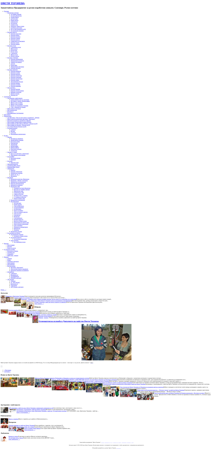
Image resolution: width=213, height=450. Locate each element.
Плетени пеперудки (16, 75)
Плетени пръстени (16, 33)
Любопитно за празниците (18, 182)
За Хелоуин (14, 23)
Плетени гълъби (15, 72)
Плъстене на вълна (16, 149)
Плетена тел (14, 95)
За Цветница (17, 209)
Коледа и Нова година (20, 221)
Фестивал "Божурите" (17, 267)
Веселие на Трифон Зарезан (22, 189)
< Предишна (7, 370)
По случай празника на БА (18, 29)
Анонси (9, 258)
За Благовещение (19, 207)
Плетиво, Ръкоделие (16, 171)
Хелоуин (16, 230)
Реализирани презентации (18, 134)
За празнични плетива (17, 234)
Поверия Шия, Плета (13, 167)
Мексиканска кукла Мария (32, 313)
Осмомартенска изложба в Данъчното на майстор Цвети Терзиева (69, 321)
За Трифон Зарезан (16, 14)
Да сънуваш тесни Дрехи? (16, 438)
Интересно (14, 176)
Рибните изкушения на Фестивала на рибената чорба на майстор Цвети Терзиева (109, 383)
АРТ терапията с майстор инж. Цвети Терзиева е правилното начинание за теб (31, 408)
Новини (6, 257)
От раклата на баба (9, 249)
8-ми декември (18, 225)
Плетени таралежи (16, 77)
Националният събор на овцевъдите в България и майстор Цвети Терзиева (124, 384)
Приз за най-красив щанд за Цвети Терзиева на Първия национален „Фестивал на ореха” (179, 393)
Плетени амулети (15, 68)
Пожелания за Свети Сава (21, 222)
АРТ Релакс (10, 279)
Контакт (6, 243)
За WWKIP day (15, 276)
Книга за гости (11, 248)
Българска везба (15, 141)
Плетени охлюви (15, 84)
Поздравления (15, 201)
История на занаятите (17, 138)
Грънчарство (14, 143)
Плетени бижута (12, 32)
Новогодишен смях (19, 198)
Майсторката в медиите (14, 108)
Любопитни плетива (16, 173)
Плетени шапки (15, 44)
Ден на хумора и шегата (21, 212)
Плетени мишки (15, 83)
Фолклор (9, 161)
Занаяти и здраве (12, 152)
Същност (13, 129)
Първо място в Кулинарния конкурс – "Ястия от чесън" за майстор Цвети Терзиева (160, 390)
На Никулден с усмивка (21, 195)
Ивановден (17, 228)
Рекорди (13, 170)
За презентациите (12, 128)
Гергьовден (17, 215)
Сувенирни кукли (16, 47)
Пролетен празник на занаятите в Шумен (19, 120)
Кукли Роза (14, 50)
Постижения (10, 264)
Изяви (9, 260)
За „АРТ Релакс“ (15, 282)
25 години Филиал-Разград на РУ (16, 126)
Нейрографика (15, 147)
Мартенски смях (18, 191)
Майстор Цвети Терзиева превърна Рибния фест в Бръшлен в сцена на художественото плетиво (62, 378)
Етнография (10, 156)
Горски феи (14, 65)
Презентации (7, 116)
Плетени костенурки (16, 78)
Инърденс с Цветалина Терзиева (15, 296)
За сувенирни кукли (19, 242)
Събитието (14, 273)
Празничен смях (15, 186)
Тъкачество (14, 150)
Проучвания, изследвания (18, 155)
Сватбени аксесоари (16, 27)
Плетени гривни (15, 38)
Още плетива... (11, 87)
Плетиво (6, 11)
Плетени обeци (15, 35)
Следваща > (7, 371)
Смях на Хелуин (18, 194)
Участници (14, 285)
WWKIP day (10, 272)
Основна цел (11, 252)
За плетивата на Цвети (13, 233)
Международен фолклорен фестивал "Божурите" (21, 119)
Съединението (18, 218)
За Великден (14, 21)
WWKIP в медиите (16, 278)
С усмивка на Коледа (20, 197)
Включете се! (14, 275)
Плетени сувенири (12, 57)
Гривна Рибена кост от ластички (20, 99)
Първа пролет (14, 20)
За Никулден (14, 24)
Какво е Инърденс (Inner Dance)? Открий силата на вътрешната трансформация (49, 300)
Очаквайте (10, 254)
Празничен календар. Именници (20, 179)
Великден (17, 216)
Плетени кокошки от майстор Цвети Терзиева (22, 425)
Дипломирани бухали (17, 81)
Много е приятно (13, 419)
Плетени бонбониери (17, 59)
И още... (6, 135)
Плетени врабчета (16, 71)
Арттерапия (7, 96)
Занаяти (9, 137)
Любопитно (10, 168)
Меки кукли (14, 48)
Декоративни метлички (17, 66)
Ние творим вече (12, 110)
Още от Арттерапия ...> (23, 412)
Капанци (13, 159)
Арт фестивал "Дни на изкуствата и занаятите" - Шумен (23, 117)
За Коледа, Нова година (17, 26)
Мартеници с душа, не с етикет (25, 427)
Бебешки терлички (16, 92)
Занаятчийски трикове (17, 140)
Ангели (13, 63)
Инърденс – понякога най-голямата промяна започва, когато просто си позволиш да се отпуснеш (48, 299)
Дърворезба (14, 144)
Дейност (13, 281)
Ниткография (14, 146)
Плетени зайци (15, 80)
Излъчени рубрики (12, 251)
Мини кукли (14, 54)
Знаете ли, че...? (15, 174)
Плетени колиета (15, 36)
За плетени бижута (16, 237)
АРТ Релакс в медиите (17, 287)
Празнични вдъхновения (18, 200)
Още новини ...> (39, 303)
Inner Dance (7, 114)
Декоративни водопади (17, 60)
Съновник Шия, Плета (13, 165)
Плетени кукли (11, 45)
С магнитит (14, 53)
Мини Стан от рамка (16, 102)
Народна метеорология (17, 183)
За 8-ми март (14, 18)
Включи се (10, 111)
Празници (10, 177)
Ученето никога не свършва (22, 297)
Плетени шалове (15, 89)
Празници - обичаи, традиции (19, 180)
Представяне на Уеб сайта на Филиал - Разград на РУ (22, 123)
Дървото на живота (16, 62)
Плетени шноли (15, 39)
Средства (13, 132)
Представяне (11, 245)
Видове (13, 131)
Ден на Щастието (19, 206)
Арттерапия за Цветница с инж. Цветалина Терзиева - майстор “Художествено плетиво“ (41, 411)
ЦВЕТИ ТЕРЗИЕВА (13, 3)
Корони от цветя (13, 436)
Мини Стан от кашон (17, 104)
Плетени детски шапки (17, 90)
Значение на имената (17, 185)
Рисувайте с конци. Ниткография (20, 101)
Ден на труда (17, 213)
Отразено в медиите (13, 261)
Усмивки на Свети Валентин (22, 188)
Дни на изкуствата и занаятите (19, 269)
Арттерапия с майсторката (14, 98)
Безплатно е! (14, 284)
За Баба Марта (15, 17)
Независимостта (18, 219)
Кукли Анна (14, 51)
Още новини (11, 263)
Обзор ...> (3, 290)
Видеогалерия (11, 266)
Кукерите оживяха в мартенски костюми (28, 311)
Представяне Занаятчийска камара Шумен (19, 122)
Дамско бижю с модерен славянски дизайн (44, 314)
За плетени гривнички (20, 239)
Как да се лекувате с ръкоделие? (20, 153)
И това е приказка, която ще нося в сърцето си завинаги (50, 302)
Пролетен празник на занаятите (20, 270)
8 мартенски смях (19, 192)
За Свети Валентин (16, 15)
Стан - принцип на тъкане (18, 107)
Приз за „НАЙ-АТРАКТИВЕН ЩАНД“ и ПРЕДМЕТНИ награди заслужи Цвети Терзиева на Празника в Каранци (84, 380)
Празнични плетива (13, 12)
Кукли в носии (15, 56)
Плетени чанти (15, 42)
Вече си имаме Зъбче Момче (32, 428)
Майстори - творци (12, 255)
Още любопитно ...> (14, 439)
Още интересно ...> (29, 430)
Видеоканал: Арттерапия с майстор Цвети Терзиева (31, 409)
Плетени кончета (15, 74)
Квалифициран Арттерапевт (15, 113)
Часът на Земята (18, 210)
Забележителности (12, 164)
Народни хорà (15, 162)
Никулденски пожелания (21, 224)
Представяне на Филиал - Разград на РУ (18, 125)
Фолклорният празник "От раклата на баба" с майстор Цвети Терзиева (89, 381)
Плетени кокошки (16, 86)
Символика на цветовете (18, 41)
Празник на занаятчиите (21, 227)
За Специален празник (17, 30)
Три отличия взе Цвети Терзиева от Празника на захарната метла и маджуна (141, 387)
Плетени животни (12, 69)
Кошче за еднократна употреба (19, 105)
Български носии (15, 158)
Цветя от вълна (15, 93)
